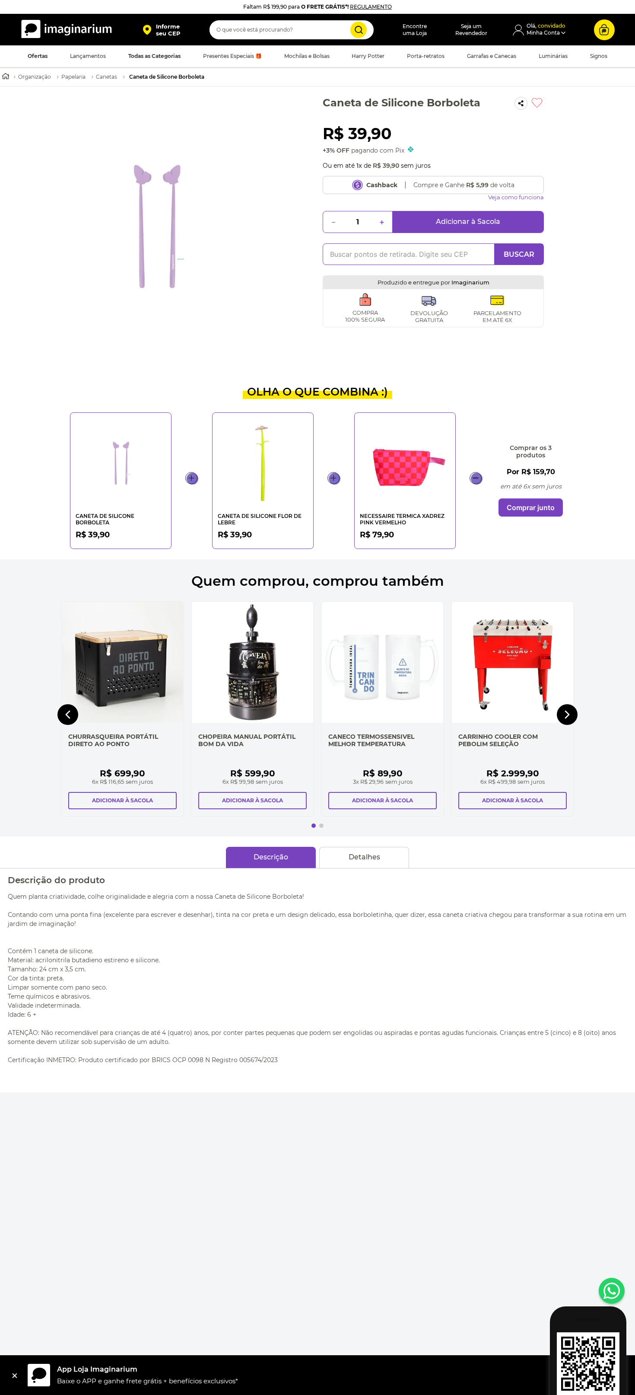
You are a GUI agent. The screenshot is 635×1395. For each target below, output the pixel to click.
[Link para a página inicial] (5, 77)
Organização (34, 76)
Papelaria (73, 76)
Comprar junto (531, 507)
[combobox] (292, 29)
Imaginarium (470, 282)
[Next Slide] (567, 714)
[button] (161, 30)
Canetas (106, 76)
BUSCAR (519, 254)
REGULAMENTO (371, 6)
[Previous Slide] (67, 714)
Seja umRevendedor (471, 29)
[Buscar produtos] (358, 30)
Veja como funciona (516, 197)
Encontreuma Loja (415, 29)
